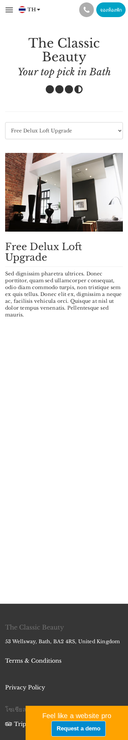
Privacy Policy (25, 687)
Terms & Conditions (33, 660)
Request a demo (78, 728)
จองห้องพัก (111, 10)
